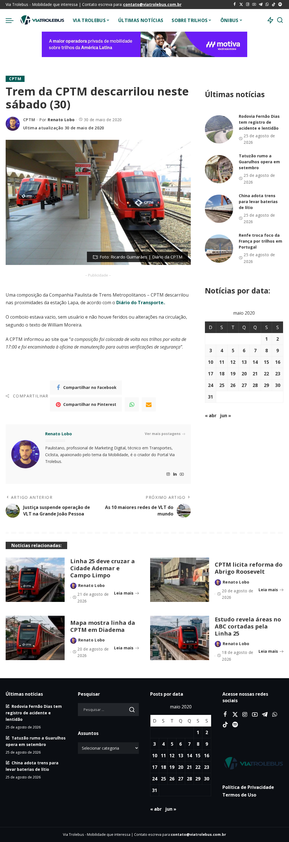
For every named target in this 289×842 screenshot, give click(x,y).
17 (210, 374)
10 (210, 362)
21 (255, 374)
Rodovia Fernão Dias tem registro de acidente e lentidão (259, 122)
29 (266, 385)
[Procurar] (280, 20)
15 (266, 362)
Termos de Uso (239, 795)
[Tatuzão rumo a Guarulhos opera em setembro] (219, 169)
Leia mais (123, 593)
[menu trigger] (12, 20)
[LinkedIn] (175, 474)
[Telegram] (260, 4)
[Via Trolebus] (41, 20)
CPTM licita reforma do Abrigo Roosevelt (249, 568)
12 (232, 362)
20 (244, 374)
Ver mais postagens (163, 433)
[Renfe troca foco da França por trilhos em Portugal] (219, 248)
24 (210, 385)
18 (221, 374)
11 (221, 362)
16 (277, 362)
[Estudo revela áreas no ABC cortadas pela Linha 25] (179, 638)
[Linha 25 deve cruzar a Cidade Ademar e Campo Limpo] (35, 580)
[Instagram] (247, 4)
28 (255, 385)
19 (232, 374)
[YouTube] (254, 4)
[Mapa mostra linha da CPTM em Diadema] (35, 638)
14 (255, 362)
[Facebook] (234, 4)
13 (244, 362)
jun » (225, 415)
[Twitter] (241, 4)
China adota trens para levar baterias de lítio (258, 201)
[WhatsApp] (267, 4)
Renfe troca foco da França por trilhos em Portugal (260, 241)
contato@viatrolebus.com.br (152, 4)
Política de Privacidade (248, 787)
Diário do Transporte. (140, 302)
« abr (210, 415)
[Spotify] (280, 4)
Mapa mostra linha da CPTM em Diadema (102, 626)
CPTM (15, 78)
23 (277, 374)
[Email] (149, 404)
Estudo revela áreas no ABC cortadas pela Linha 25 (248, 626)
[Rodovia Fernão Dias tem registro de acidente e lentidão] (219, 129)
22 (266, 374)
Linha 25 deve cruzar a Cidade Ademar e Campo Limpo (102, 568)
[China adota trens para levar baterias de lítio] (219, 209)
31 (210, 397)
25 (221, 385)
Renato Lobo (61, 119)
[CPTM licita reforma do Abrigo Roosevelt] (179, 580)
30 (277, 385)
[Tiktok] (273, 4)
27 (244, 385)
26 (232, 385)
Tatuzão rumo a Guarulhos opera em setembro (259, 161)
